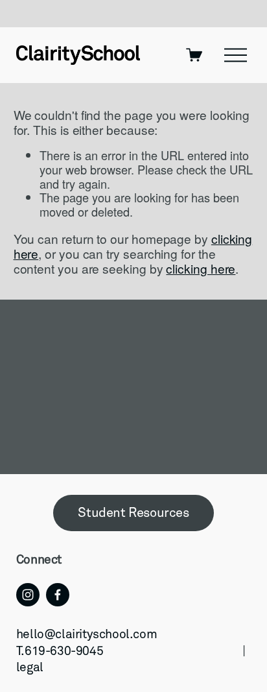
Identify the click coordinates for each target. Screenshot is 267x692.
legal (29, 668)
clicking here (200, 268)
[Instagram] (28, 594)
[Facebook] (57, 594)
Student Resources (133, 513)
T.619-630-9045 (59, 651)
